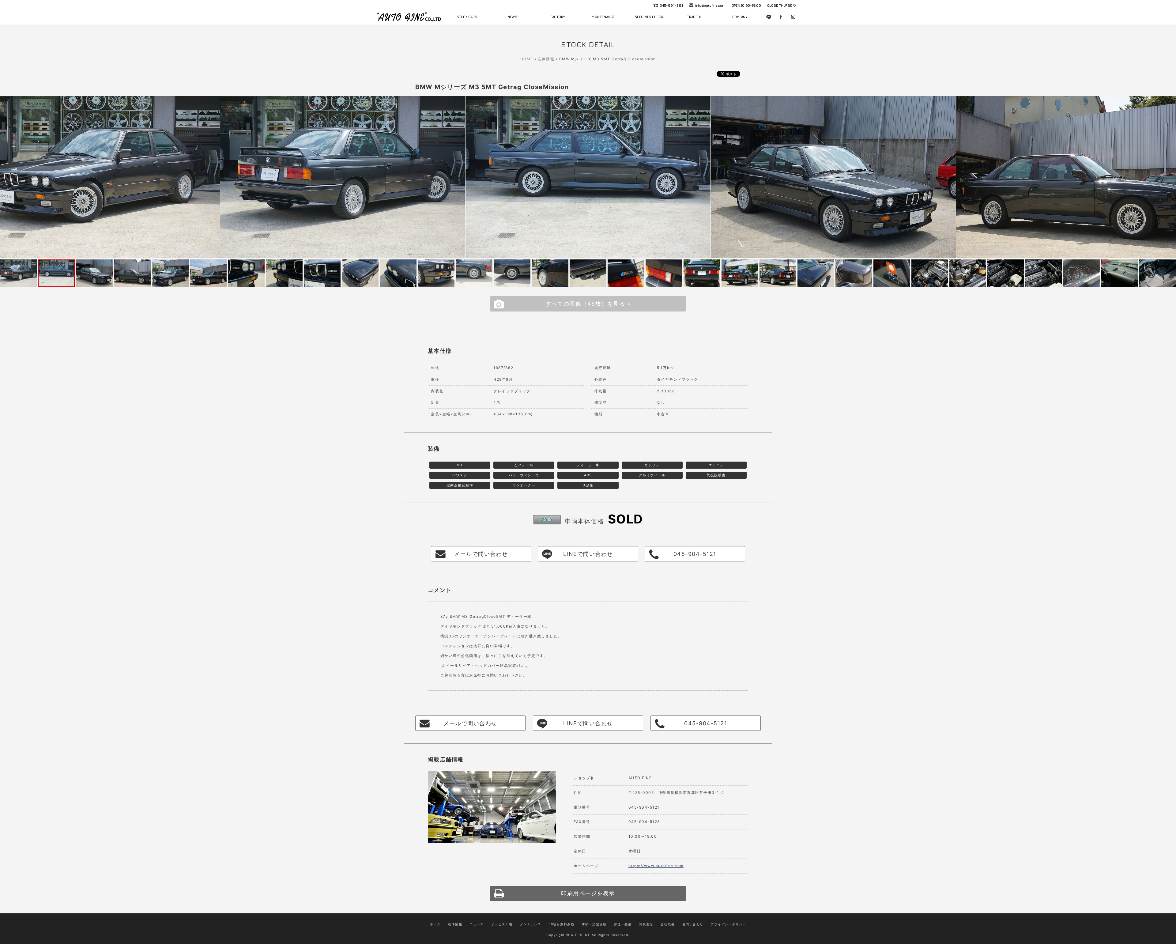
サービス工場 (501, 924)
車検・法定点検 (594, 924)
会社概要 (668, 924)
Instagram (793, 17)
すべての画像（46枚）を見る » (588, 303)
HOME (526, 59)
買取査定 (646, 924)
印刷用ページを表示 (588, 893)
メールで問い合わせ (481, 554)
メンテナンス (530, 924)
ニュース (477, 924)
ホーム (435, 924)
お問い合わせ (692, 924)
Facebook (781, 17)
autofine (409, 17)
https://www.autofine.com (656, 865)
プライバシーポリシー (728, 924)
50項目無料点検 (561, 924)
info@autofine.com (710, 5)
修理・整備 (623, 924)
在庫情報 (546, 59)
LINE (769, 17)
